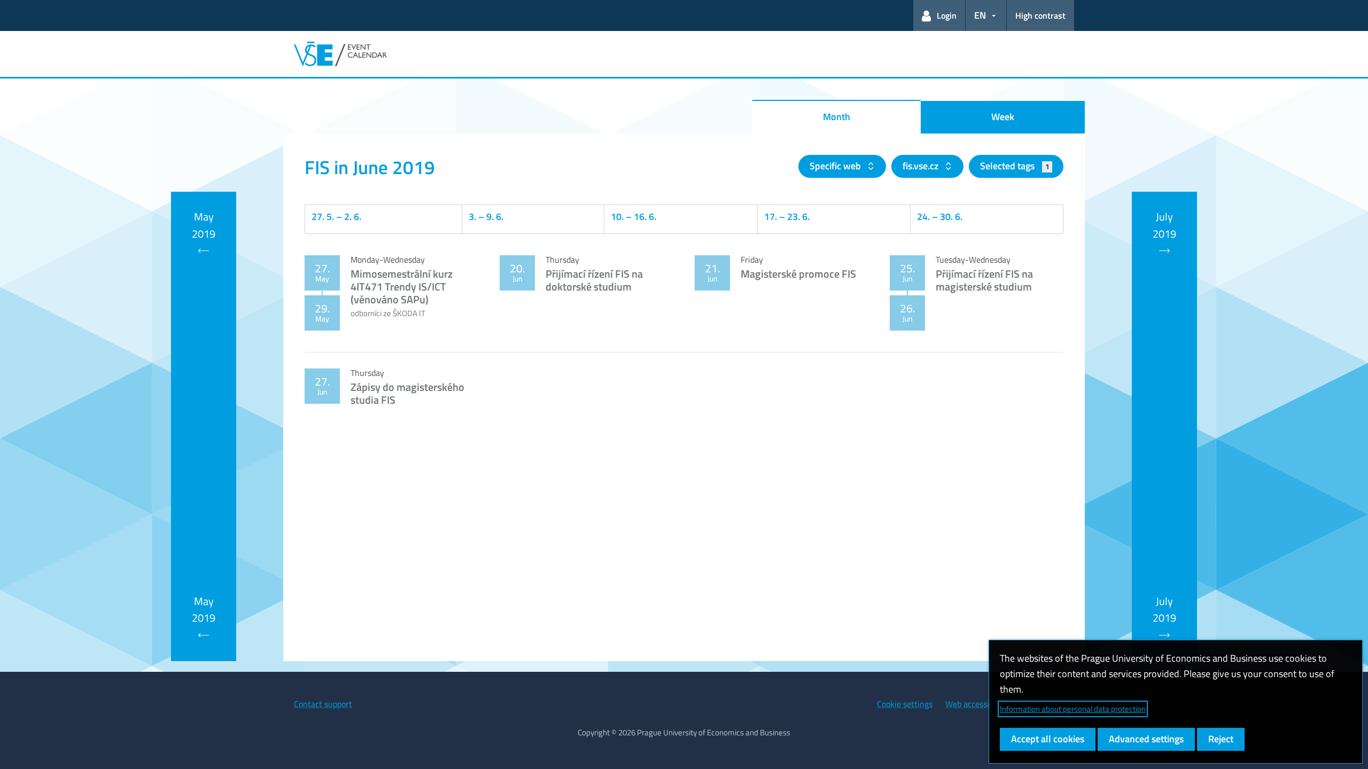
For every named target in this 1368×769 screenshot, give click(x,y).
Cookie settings (904, 703)
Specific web (836, 166)
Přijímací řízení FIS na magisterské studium (984, 280)
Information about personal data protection (1073, 709)
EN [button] (980, 15)
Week (1002, 116)
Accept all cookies (1047, 739)
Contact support (323, 703)
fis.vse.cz (922, 166)
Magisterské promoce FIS (798, 273)
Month (836, 116)
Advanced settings (1146, 739)
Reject (1220, 739)
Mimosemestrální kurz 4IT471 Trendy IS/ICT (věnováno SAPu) (402, 286)
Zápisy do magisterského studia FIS (407, 393)
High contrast (1040, 15)
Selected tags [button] (1014, 166)
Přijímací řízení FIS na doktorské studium (594, 280)
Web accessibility (976, 703)
